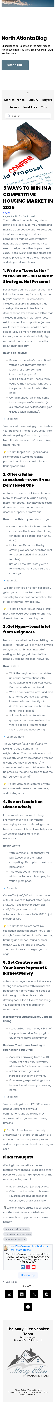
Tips (44, 107)
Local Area (30, 107)
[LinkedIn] (23, 1267)
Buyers (47, 100)
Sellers (14, 107)
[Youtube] (33, 1267)
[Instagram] (28, 1267)
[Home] (28, 93)
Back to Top (28, 1275)
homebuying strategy (15, 1239)
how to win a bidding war (16, 1229)
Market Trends (14, 100)
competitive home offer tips (18, 1234)
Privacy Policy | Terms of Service (28, 1390)
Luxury (33, 100)
